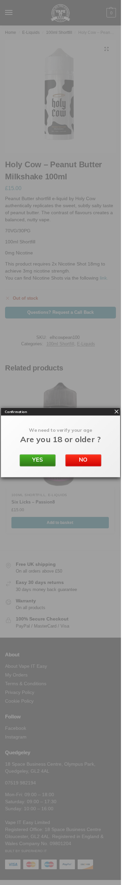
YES (37, 459)
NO (83, 459)
